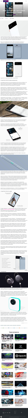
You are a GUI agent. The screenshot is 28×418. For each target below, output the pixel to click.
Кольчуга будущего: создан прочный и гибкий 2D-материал (7, 369)
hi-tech (14, 14)
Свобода (15, 412)
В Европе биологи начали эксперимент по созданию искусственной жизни (19, 405)
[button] (1, 417)
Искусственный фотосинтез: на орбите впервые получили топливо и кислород (7, 360)
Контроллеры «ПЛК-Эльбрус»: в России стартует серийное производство (19, 350)
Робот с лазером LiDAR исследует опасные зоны (20, 340)
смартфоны (14, 325)
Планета (15, 413)
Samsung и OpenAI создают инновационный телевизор (6, 378)
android (2, 325)
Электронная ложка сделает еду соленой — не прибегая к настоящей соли (20, 369)
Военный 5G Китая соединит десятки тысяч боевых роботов (20, 378)
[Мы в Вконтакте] (21, 412)
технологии (18, 325)
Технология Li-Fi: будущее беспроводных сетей (19, 396)
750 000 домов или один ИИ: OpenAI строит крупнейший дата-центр (20, 359)
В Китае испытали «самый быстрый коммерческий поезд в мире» (7, 387)
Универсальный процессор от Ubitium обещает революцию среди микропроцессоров (7, 405)
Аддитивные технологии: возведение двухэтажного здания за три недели (7, 341)
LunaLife (4, 409)
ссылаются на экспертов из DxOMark (9, 209)
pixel (11, 325)
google (5, 325)
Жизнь (15, 411)
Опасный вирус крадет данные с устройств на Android (6, 396)
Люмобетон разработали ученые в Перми (20, 387)
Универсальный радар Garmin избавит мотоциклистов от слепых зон (7, 350)
